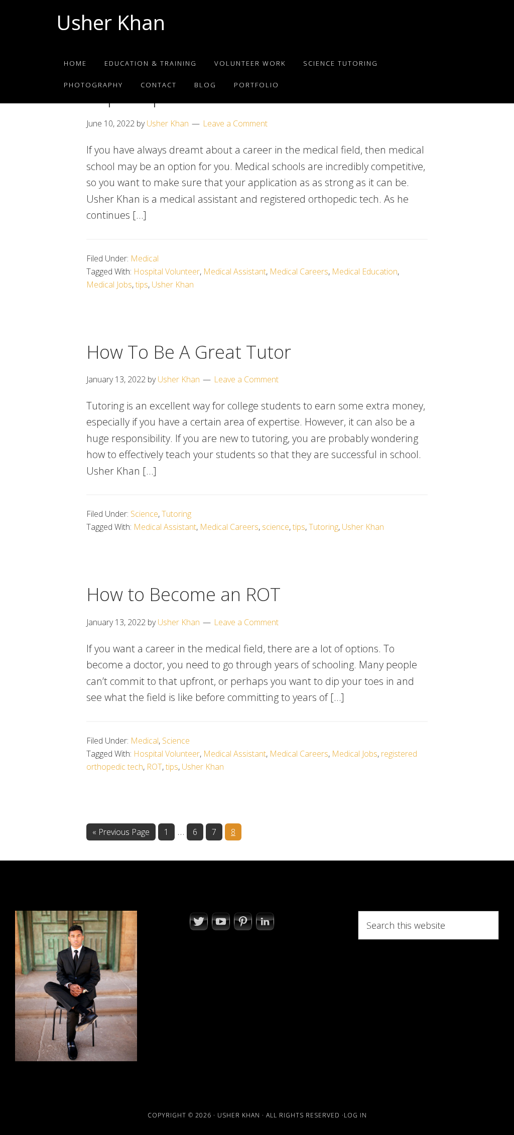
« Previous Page (121, 833)
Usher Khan (110, 22)
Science (144, 513)
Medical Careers (299, 271)
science (275, 526)
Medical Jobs (109, 284)
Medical (145, 258)
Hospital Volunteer (167, 271)
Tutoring (176, 513)
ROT (154, 766)
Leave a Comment (235, 123)
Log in (355, 1115)
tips (142, 284)
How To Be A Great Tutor (188, 352)
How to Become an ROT (183, 594)
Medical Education (365, 271)
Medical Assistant (234, 271)
